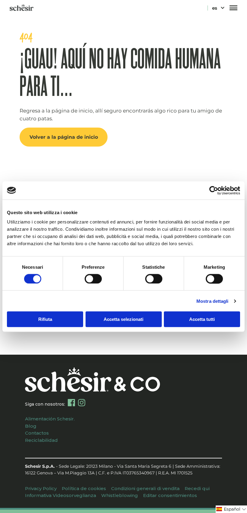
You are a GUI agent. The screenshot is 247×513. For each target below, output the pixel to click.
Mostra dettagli (212, 300)
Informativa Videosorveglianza (60, 495)
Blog (30, 426)
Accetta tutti (202, 319)
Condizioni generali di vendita (145, 488)
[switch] (93, 278)
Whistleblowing (119, 495)
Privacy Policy (41, 488)
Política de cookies (84, 488)
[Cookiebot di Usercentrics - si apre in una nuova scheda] (213, 190)
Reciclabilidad (41, 440)
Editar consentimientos (170, 495)
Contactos (37, 433)
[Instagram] (81, 402)
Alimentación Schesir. (50, 419)
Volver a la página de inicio (64, 137)
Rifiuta (45, 319)
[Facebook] (71, 402)
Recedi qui (197, 488)
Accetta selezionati (123, 319)
